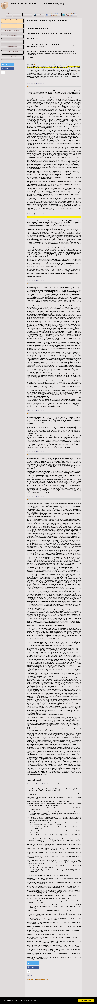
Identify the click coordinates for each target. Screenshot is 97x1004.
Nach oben (30, 83)
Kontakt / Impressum (12, 46)
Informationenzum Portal (17, 14)
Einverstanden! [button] (86, 1000)
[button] (7, 64)
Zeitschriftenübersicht (12, 41)
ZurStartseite (8, 14)
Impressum (30, 979)
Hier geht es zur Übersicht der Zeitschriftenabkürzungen (42, 783)
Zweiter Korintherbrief (12, 25)
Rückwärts (29, 41)
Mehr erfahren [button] (31, 1000)
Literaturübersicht (40, 83)
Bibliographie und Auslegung (12, 19)
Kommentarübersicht (12, 35)
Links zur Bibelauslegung (12, 56)
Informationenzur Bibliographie (27, 14)
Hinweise (68, 49)
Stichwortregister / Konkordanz (12, 30)
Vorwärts (34, 41)
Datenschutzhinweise (12, 51)
